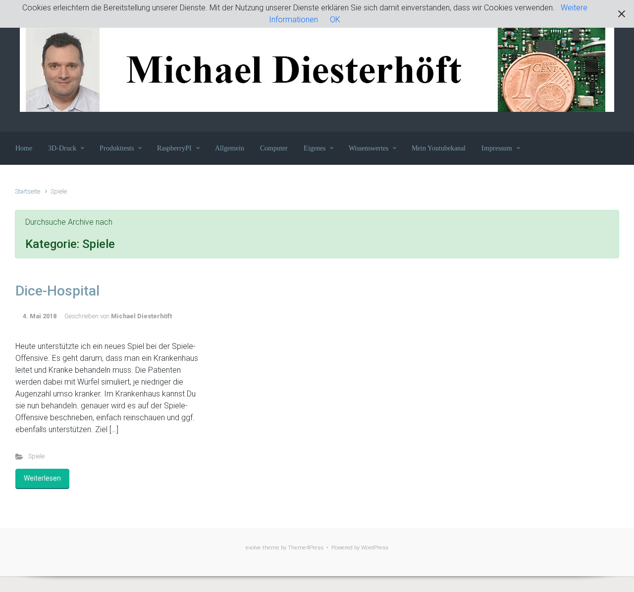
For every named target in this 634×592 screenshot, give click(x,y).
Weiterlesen (42, 478)
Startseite (27, 191)
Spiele (36, 456)
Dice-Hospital (57, 291)
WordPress (374, 547)
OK (335, 19)
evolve (253, 547)
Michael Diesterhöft (141, 316)
